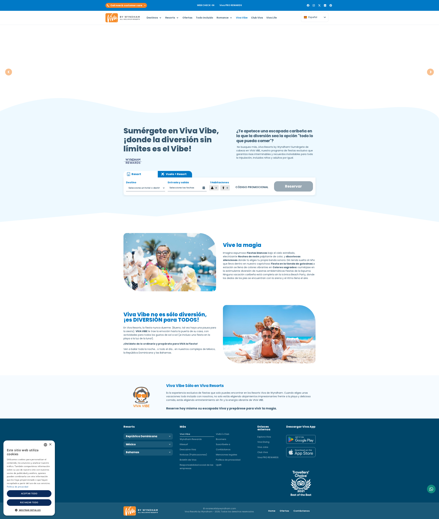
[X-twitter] (319, 5)
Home (271, 510)
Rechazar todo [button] (29, 502)
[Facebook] (308, 5)
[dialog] (29, 478)
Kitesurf (184, 444)
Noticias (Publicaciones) (193, 454)
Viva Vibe (185, 434)
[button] (126, 5)
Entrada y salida (178, 182)
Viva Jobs (262, 447)
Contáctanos (223, 449)
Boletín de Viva (188, 459)
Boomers (221, 439)
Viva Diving (263, 442)
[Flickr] (325, 5)
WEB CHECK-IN (205, 5)
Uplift (218, 465)
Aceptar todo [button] (29, 493)
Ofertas (284, 510)
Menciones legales (226, 454)
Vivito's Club (222, 434)
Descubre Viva (188, 449)
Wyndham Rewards (191, 439)
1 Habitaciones (219, 182)
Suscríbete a (223, 444)
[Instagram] (314, 5)
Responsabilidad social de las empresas (196, 466)
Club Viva (262, 452)
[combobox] (45, 444)
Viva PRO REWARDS (231, 5)
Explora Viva (264, 436)
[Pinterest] (331, 5)
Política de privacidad (228, 459)
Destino (131, 182)
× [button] (50, 444)
